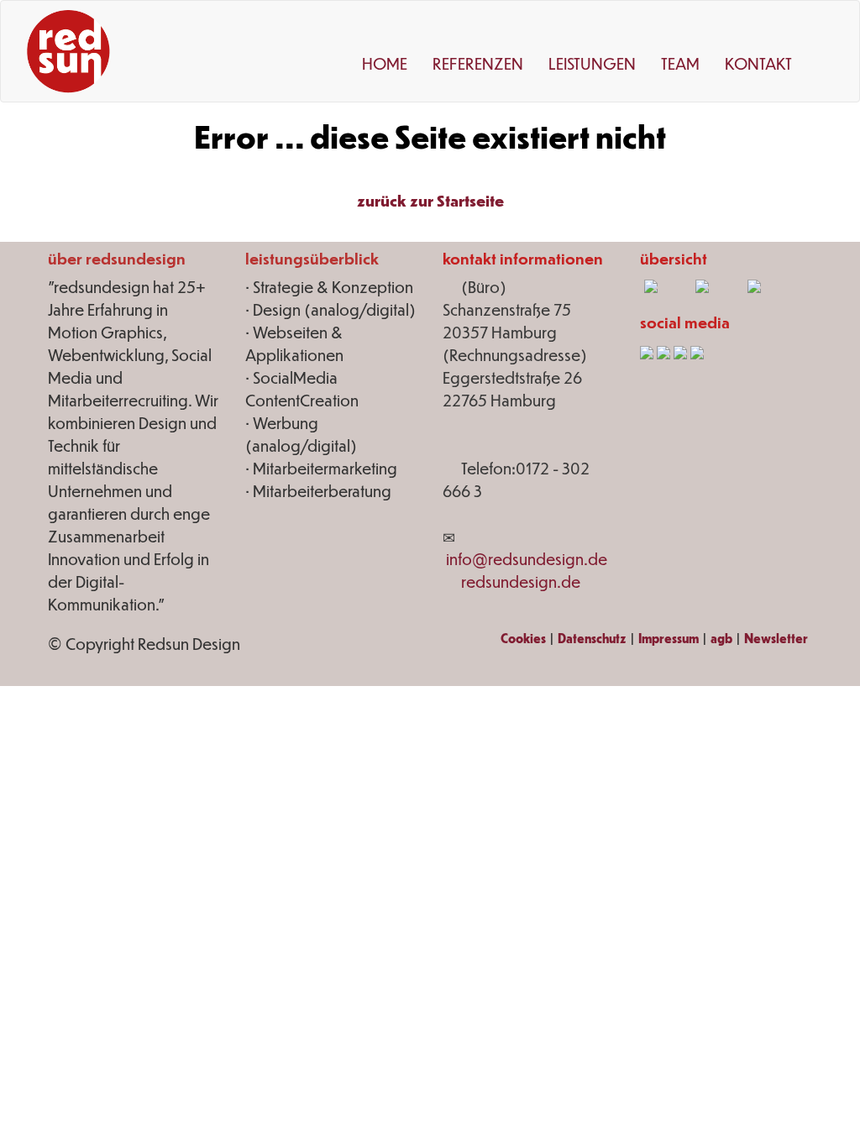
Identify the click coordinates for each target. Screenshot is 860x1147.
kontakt (758, 63)
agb (721, 638)
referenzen (478, 63)
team (680, 63)
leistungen (592, 63)
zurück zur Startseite (430, 200)
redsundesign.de (520, 581)
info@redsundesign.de (526, 558)
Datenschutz (592, 638)
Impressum (668, 638)
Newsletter (776, 638)
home (384, 63)
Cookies (523, 638)
